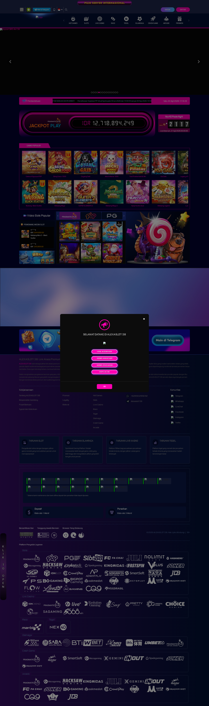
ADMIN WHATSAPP (104, 358)
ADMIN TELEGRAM (104, 365)
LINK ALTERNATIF (104, 352)
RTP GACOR (104, 372)
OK (104, 386)
